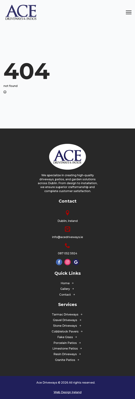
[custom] (76, 262)
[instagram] (67, 262)
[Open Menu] (128, 12)
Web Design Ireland (68, 392)
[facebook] (59, 262)
